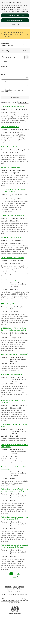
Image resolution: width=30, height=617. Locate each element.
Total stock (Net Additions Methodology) (14, 354)
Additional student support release (12, 106)
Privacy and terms (14, 591)
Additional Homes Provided (10, 127)
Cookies (19, 589)
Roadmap (8, 587)
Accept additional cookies (15, 15)
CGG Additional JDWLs (8, 304)
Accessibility (11, 589)
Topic (3, 74)
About (15, 587)
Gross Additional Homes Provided (12, 258)
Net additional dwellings (9, 280)
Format (3, 82)
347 (18, 574)
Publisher (4, 66)
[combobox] (15, 70)
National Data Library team (19, 594)
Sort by (14, 102)
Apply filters (15, 97)
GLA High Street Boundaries (10, 167)
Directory (5, 51)
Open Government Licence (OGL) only (14, 91)
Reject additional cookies (15, 20)
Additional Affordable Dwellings (11, 374)
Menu (25, 45)
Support (21, 587)
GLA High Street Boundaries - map (12, 215)
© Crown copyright (15, 613)
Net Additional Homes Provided (11, 237)
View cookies (15, 24)
